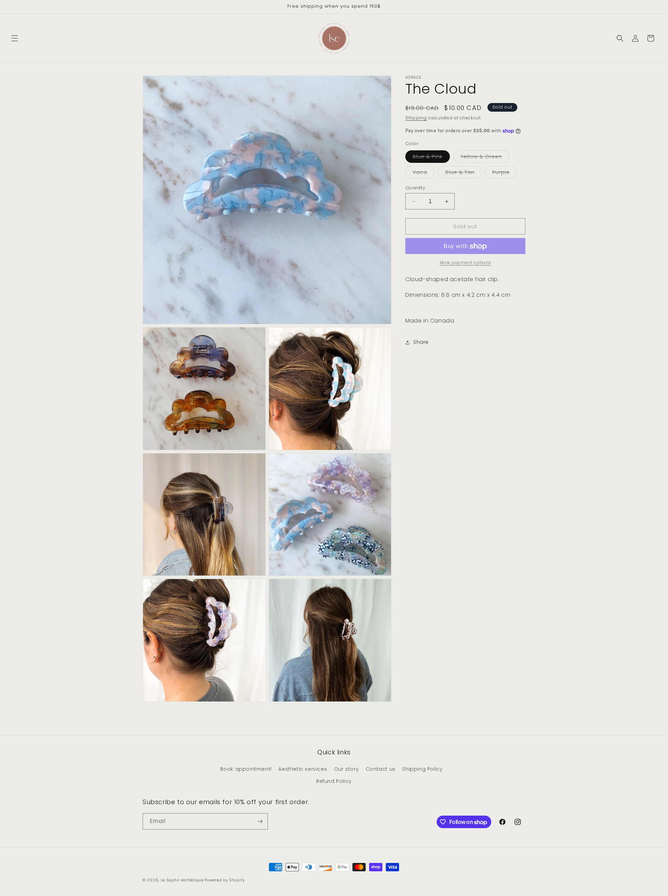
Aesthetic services (302, 769)
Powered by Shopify (225, 880)
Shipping (416, 118)
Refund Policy (334, 781)
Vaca (424, 173)
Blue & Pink (431, 158)
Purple (504, 173)
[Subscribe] (260, 821)
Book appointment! (246, 769)
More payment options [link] (465, 263)
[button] (14, 38)
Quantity (415, 187)
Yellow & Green (485, 158)
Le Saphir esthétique (183, 880)
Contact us (381, 769)
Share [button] (421, 342)
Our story (346, 769)
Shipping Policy (422, 769)
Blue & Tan (463, 173)
